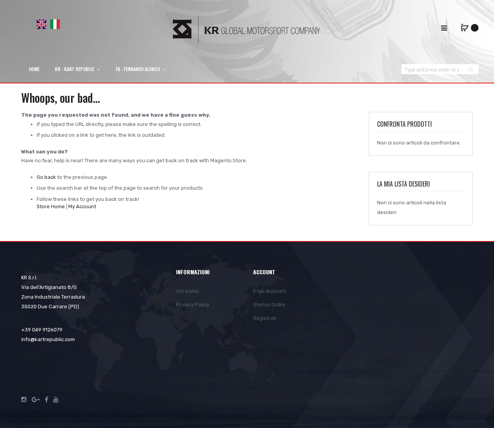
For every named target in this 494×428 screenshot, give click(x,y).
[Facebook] (46, 400)
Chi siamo (187, 291)
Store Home (51, 206)
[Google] (36, 400)
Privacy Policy (192, 304)
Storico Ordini (269, 304)
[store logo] (247, 29)
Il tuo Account (269, 291)
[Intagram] (24, 400)
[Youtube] (56, 400)
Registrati (264, 318)
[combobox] (432, 69)
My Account (82, 206)
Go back (46, 177)
